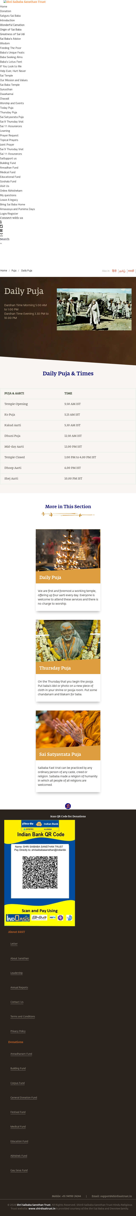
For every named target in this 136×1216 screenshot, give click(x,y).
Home (3, 6)
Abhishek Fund (18, 1155)
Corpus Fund (17, 1083)
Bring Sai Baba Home (12, 204)
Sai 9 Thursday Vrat (12, 121)
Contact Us (16, 1002)
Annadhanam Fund (21, 1053)
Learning (5, 131)
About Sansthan (19, 958)
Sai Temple (6, 75)
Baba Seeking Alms (11, 57)
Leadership (16, 972)
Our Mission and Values (14, 80)
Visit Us (4, 186)
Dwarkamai (6, 94)
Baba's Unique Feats (12, 52)
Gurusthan (6, 89)
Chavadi (4, 98)
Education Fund (19, 1141)
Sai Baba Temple (10, 85)
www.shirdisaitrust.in (42, 1208)
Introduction (7, 20)
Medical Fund (7, 172)
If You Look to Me (11, 66)
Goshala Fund (8, 181)
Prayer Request (9, 135)
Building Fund (8, 163)
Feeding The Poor (10, 48)
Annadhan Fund (9, 167)
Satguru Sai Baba (10, 15)
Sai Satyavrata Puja (12, 117)
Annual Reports (19, 987)
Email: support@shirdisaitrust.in (112, 1196)
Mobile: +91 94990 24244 (66, 1196)
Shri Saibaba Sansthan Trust (33, 1204)
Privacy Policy (18, 1031)
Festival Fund (18, 1112)
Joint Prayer (7, 144)
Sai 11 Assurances (11, 126)
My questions (8, 195)
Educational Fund (10, 177)
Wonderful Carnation (12, 25)
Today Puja (6, 108)
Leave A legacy (9, 200)
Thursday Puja (8, 112)
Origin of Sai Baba (10, 29)
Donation (5, 11)
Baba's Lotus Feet (11, 61)
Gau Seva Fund (19, 1170)
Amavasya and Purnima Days (17, 209)
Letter (14, 943)
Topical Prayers (9, 140)
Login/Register (9, 213)
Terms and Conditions (22, 1016)
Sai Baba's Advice (10, 38)
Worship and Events (12, 103)
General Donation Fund (23, 1097)
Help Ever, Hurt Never (13, 71)
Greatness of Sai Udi (12, 34)
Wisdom (5, 43)
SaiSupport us (8, 158)
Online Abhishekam (11, 190)
